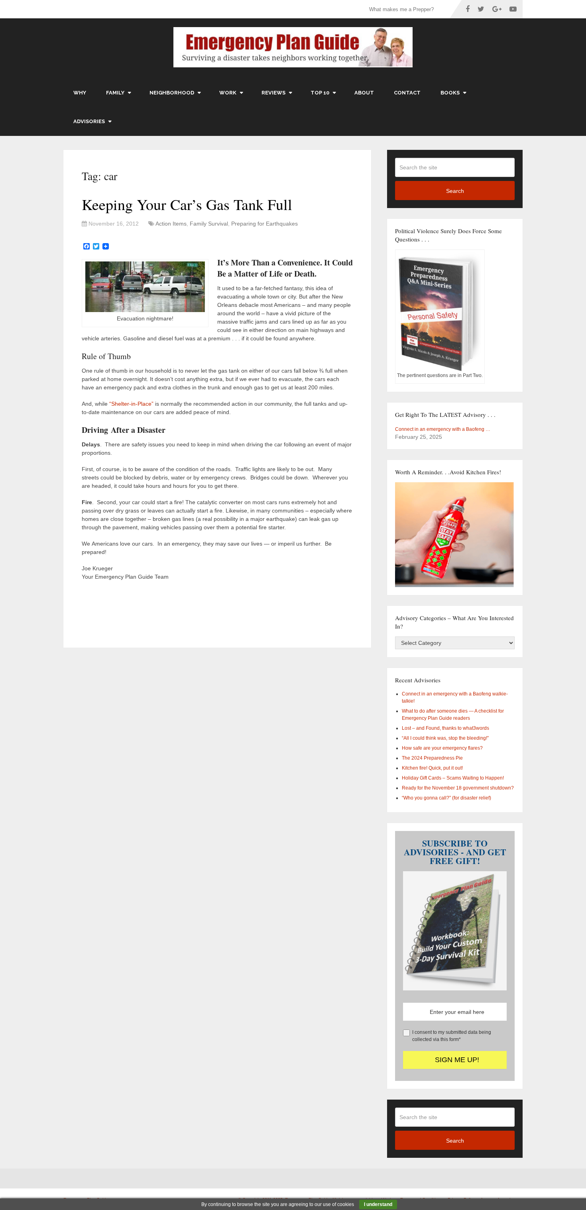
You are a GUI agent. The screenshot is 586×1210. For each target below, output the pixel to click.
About (364, 93)
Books (450, 93)
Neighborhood (171, 93)
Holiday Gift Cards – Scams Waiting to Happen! (453, 778)
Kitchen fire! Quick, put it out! (432, 768)
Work (227, 93)
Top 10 (320, 93)
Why (79, 93)
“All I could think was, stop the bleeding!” (445, 738)
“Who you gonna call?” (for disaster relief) (446, 798)
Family (115, 93)
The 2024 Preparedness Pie (432, 758)
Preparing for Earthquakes (264, 223)
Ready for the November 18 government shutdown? (458, 788)
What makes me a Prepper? (401, 9)
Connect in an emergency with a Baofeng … (442, 429)
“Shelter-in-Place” (131, 404)
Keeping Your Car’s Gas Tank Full (187, 204)
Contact (407, 93)
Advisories (89, 121)
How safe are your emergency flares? (442, 748)
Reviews (273, 93)
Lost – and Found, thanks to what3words (445, 728)
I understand (378, 1204)
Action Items (171, 223)
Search (455, 191)
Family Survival (209, 223)
